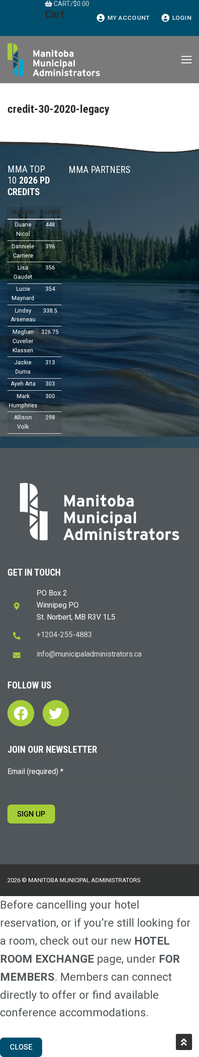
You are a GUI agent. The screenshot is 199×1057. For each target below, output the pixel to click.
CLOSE (21, 1047)
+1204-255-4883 (64, 634)
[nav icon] (186, 59)
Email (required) (35, 771)
